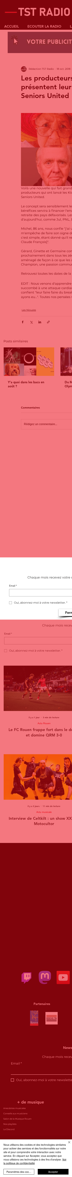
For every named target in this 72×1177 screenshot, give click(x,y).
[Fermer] (67, 1144)
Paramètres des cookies (19, 1171)
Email (13, 585)
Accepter (53, 1171)
